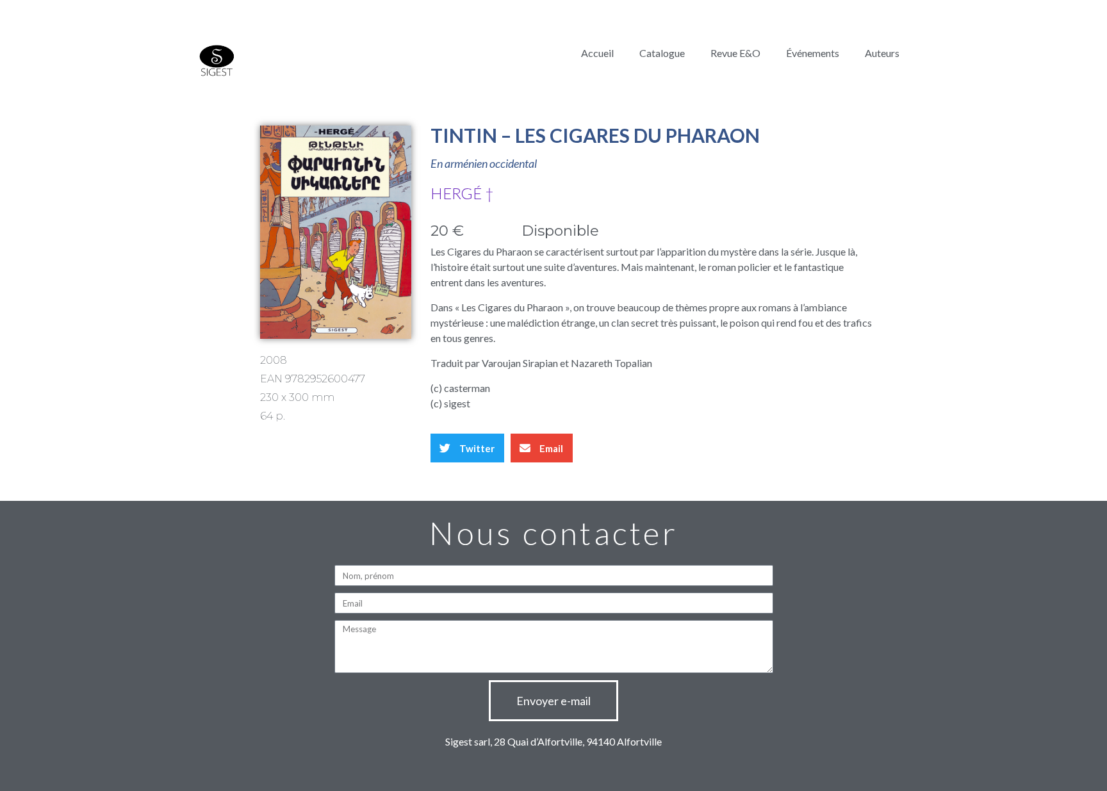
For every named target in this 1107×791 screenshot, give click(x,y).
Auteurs (882, 53)
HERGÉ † (462, 193)
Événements (812, 53)
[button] (467, 448)
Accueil (597, 53)
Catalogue (662, 53)
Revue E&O (735, 53)
